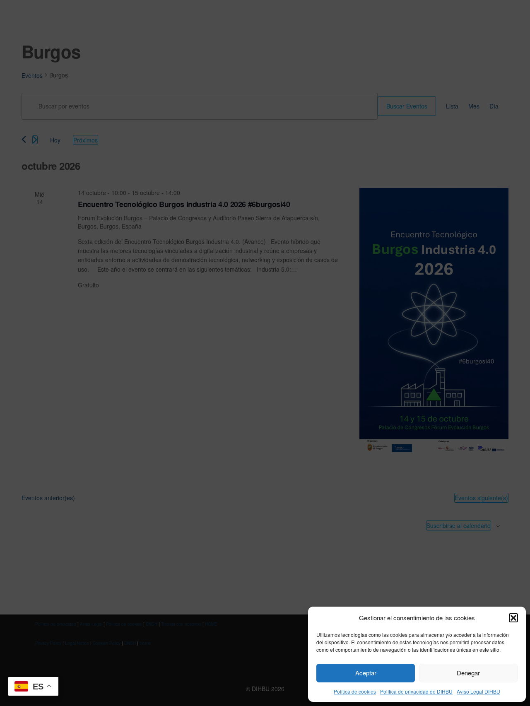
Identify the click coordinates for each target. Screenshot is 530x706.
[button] (513, 618)
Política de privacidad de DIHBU (416, 691)
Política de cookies (355, 691)
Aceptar (365, 672)
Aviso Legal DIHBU (478, 691)
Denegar (468, 672)
